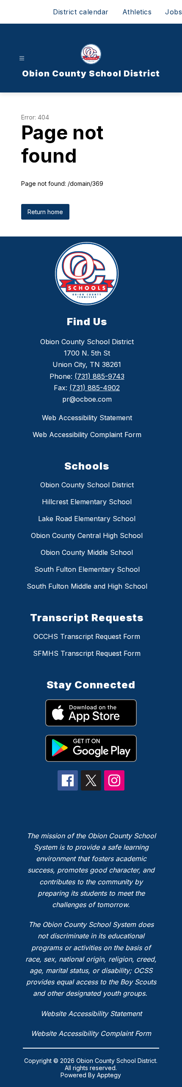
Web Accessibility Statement (87, 417)
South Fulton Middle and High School (87, 586)
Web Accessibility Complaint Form (87, 434)
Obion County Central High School (87, 535)
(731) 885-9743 (99, 376)
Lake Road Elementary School (86, 518)
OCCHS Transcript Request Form (86, 636)
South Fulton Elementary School (87, 569)
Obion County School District (87, 485)
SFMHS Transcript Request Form (87, 653)
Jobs (173, 12)
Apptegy (109, 1075)
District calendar (81, 12)
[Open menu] (22, 58)
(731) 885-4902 (94, 387)
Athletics (137, 12)
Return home (45, 211)
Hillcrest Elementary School (87, 501)
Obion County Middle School (87, 552)
